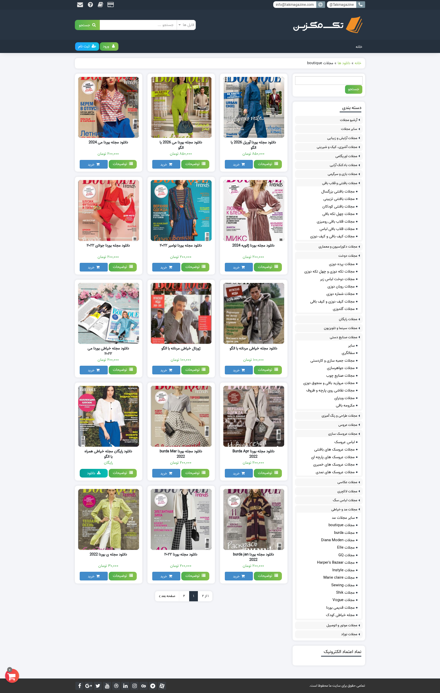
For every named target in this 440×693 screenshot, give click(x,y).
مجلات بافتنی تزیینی (339, 199)
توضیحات (266, 164)
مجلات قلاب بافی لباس (337, 229)
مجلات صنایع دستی (343, 337)
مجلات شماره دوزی (340, 294)
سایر (351, 346)
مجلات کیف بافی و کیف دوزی (332, 236)
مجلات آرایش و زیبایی (342, 138)
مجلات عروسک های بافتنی (334, 449)
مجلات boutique (341, 525)
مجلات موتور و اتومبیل (341, 625)
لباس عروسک (344, 442)
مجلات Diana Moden (338, 540)
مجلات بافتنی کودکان (338, 206)
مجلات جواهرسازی (341, 368)
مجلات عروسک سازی (342, 434)
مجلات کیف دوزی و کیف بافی (332, 301)
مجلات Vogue (344, 600)
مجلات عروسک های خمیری (334, 464)
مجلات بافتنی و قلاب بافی (339, 183)
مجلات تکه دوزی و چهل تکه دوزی (329, 271)
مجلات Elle (346, 548)
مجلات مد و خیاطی (344, 509)
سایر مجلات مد (343, 518)
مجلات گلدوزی (344, 309)
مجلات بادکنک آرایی (343, 165)
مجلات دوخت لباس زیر (337, 279)
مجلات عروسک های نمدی (335, 472)
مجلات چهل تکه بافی (338, 214)
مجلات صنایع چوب (340, 376)
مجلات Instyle (343, 570)
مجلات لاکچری (347, 491)
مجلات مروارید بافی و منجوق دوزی (329, 383)
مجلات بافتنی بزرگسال (338, 191)
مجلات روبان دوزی (341, 286)
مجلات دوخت (347, 256)
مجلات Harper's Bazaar (336, 563)
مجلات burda (344, 533)
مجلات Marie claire (339, 578)
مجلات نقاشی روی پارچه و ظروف (330, 390)
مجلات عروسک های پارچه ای (333, 457)
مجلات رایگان (348, 319)
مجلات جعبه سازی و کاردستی (332, 361)
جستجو (85, 25)
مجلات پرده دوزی (342, 264)
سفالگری (348, 353)
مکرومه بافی (345, 405)
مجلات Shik (345, 593)
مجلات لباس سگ (345, 500)
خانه (359, 47)
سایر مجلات (349, 129)
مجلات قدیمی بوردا (340, 608)
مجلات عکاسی (347, 482)
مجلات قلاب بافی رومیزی (336, 222)
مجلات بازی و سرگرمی (342, 174)
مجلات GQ (346, 555)
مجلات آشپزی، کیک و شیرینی (337, 147)
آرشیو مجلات (348, 120)
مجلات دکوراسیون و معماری (338, 247)
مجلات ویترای (344, 398)
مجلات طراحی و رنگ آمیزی (339, 416)
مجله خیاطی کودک (340, 615)
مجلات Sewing (343, 585)
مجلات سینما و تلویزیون (340, 328)
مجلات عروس (347, 425)
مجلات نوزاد (349, 634)
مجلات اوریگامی (346, 156)
